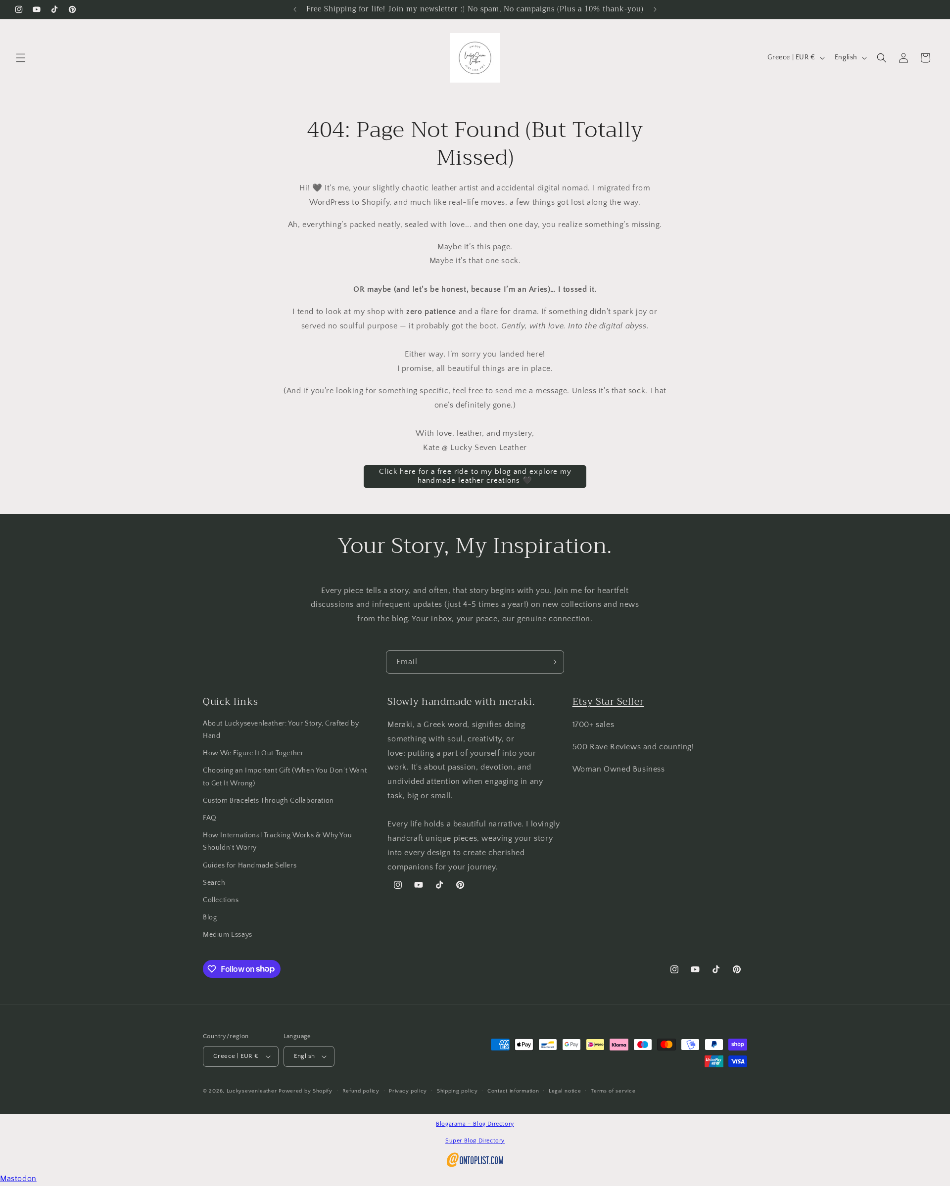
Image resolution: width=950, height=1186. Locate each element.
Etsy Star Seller (608, 701)
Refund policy (361, 1091)
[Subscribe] (553, 662)
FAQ (210, 818)
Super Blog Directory (475, 1141)
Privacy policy (408, 1091)
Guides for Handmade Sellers (249, 865)
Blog (210, 917)
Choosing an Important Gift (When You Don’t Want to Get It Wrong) (285, 777)
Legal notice (565, 1091)
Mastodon (18, 1178)
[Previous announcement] (295, 9)
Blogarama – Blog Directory (475, 1124)
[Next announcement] (655, 9)
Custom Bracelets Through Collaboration (268, 801)
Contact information (513, 1091)
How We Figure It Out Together (253, 753)
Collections (221, 900)
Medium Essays (227, 935)
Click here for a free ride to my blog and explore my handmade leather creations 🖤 (475, 476)
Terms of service (613, 1091)
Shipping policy (457, 1091)
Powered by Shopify (305, 1091)
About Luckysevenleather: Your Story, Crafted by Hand (281, 730)
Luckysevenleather (252, 1091)
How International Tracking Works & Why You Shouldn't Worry (277, 841)
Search (214, 883)
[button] (21, 58)
